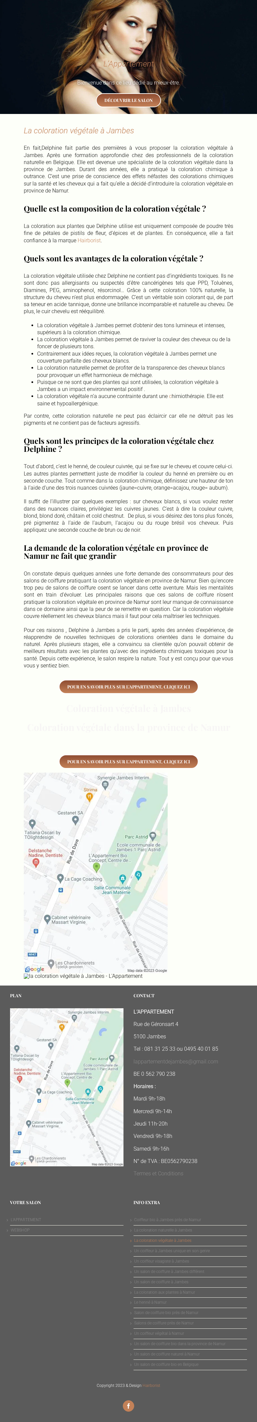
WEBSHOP (20, 1230)
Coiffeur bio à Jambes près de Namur (167, 1219)
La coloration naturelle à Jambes (163, 1230)
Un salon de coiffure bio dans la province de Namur (180, 1343)
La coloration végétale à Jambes (162, 1240)
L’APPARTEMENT (26, 1219)
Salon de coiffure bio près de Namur (166, 1312)
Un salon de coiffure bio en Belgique (166, 1364)
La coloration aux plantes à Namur (164, 1292)
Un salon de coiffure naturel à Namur (167, 1354)
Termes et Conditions (158, 1173)
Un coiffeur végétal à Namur (159, 1333)
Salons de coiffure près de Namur (164, 1323)
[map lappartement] (96, 775)
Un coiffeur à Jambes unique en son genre (172, 1251)
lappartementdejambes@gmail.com (176, 1061)
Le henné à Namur (150, 1302)
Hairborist (89, 240)
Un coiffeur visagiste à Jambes (161, 1261)
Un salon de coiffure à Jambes (161, 1282)
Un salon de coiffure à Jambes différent (169, 1271)
